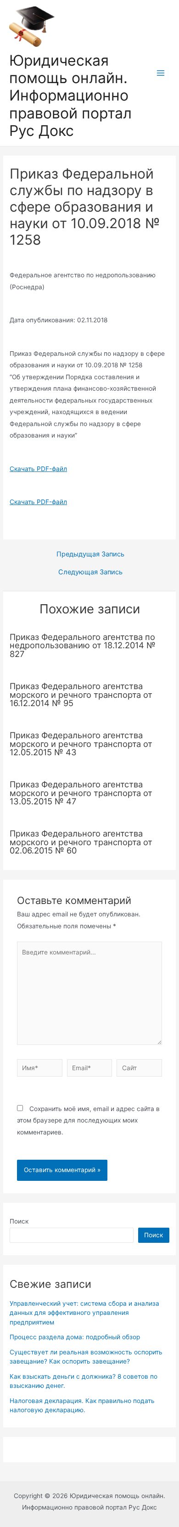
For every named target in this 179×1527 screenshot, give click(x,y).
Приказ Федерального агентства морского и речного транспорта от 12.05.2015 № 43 (81, 743)
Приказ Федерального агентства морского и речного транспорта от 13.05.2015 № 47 (81, 792)
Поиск (19, 1221)
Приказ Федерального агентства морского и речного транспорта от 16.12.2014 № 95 (81, 694)
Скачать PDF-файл (38, 468)
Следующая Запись (90, 572)
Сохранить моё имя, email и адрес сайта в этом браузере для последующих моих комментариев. (88, 1120)
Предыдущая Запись (90, 554)
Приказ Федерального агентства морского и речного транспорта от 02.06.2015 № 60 (81, 841)
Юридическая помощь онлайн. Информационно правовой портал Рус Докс (70, 95)
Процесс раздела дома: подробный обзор (75, 1337)
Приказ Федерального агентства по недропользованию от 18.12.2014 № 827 (83, 645)
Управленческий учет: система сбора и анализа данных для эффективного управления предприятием (84, 1313)
